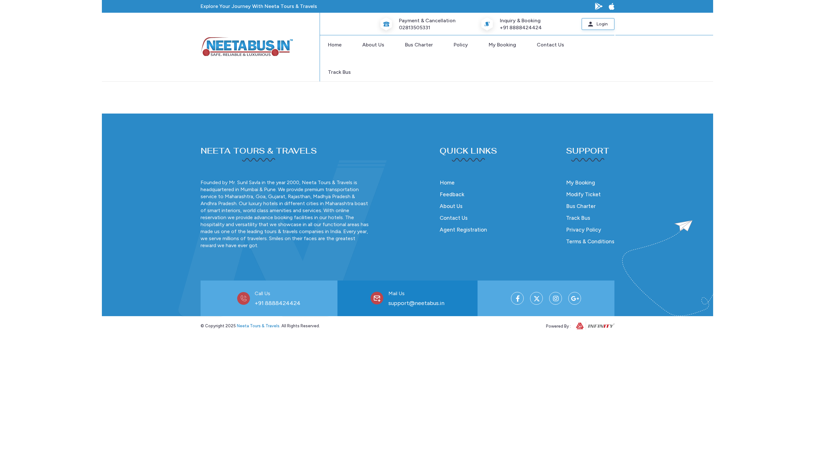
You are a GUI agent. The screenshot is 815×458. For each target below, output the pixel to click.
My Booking (502, 45)
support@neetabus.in (416, 303)
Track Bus (339, 72)
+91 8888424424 (521, 27)
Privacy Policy (583, 229)
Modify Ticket (583, 194)
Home (335, 45)
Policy (461, 45)
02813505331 (414, 27)
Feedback (452, 194)
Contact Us (550, 45)
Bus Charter (419, 45)
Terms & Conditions (590, 241)
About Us (373, 45)
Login (602, 24)
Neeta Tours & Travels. (258, 325)
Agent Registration (463, 229)
